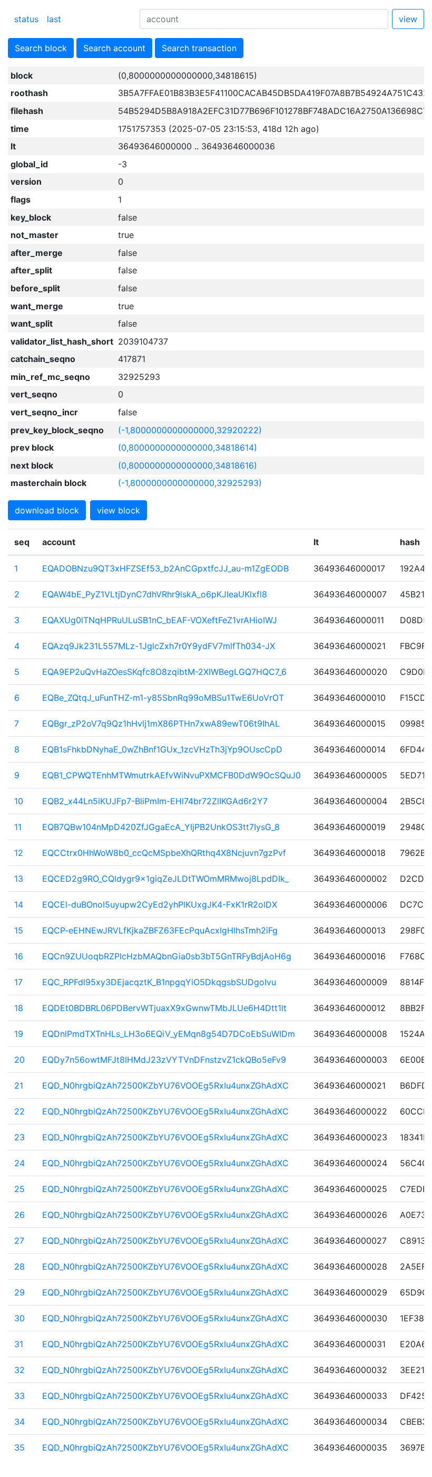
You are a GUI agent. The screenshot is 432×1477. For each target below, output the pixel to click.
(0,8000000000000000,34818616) (187, 465)
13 (18, 878)
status (26, 19)
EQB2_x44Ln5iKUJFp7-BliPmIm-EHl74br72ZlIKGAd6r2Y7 (155, 801)
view (408, 19)
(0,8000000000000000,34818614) (187, 447)
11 (18, 827)
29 (19, 1292)
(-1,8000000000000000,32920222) (190, 430)
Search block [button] (41, 48)
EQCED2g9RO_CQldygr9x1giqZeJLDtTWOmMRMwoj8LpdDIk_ (165, 878)
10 (18, 801)
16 (18, 956)
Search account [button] (114, 48)
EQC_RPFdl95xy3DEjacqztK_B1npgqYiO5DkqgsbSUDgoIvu (159, 982)
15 (18, 930)
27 (19, 1240)
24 (19, 1163)
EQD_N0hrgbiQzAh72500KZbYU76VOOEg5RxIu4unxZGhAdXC (165, 1085)
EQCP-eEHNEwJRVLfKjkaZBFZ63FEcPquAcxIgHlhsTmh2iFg (160, 930)
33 (19, 1395)
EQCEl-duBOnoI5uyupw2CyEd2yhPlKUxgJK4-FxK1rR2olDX (159, 904)
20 (19, 1059)
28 (19, 1266)
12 (18, 852)
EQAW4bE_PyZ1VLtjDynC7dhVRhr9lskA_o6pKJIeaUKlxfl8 (154, 594)
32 (19, 1370)
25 (19, 1189)
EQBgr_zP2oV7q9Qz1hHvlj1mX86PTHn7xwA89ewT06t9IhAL (161, 723)
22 (19, 1111)
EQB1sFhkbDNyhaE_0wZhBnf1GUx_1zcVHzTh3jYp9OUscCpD (162, 749)
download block (47, 510)
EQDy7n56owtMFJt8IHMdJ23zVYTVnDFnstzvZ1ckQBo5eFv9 (164, 1059)
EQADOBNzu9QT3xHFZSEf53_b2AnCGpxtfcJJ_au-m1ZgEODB (165, 568)
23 (19, 1137)
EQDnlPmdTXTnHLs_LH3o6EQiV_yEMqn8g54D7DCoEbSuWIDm (168, 1033)
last (54, 19)
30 (19, 1318)
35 (19, 1447)
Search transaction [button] (199, 48)
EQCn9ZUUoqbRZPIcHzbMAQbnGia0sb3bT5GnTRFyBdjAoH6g (166, 956)
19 (18, 1033)
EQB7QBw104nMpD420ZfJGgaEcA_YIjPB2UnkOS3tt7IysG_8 (161, 827)
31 (18, 1344)
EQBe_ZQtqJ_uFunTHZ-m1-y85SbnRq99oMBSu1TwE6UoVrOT (163, 697)
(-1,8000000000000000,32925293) (190, 483)
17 (18, 982)
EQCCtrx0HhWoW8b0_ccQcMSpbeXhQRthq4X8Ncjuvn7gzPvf (164, 852)
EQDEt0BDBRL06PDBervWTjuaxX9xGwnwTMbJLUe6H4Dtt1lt (164, 1008)
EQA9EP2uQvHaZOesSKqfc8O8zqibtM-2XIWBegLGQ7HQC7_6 (164, 671)
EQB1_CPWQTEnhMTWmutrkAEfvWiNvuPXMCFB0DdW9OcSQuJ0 (171, 775)
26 (19, 1214)
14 (18, 904)
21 (18, 1085)
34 (19, 1421)
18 (18, 1008)
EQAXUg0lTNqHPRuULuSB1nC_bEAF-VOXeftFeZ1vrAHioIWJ (159, 620)
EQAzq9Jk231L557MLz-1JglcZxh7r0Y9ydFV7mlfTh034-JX (158, 646)
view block (118, 510)
